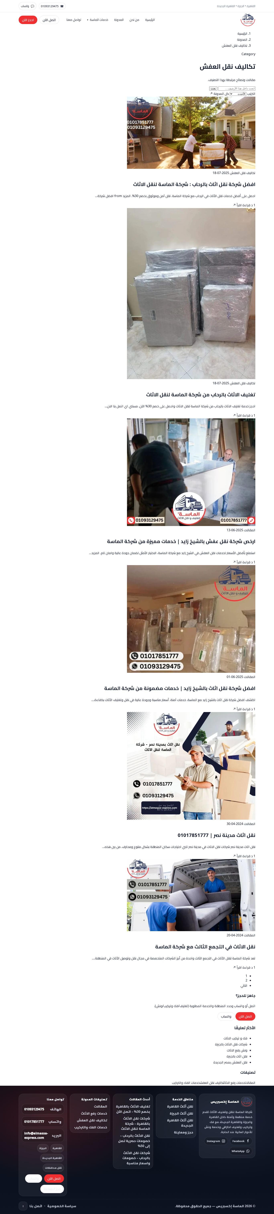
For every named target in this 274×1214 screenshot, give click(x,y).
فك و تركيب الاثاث (235, 1038)
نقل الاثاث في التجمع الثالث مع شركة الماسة (205, 946)
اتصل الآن (49, 20)
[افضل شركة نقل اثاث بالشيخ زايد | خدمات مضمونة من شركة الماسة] (191, 671)
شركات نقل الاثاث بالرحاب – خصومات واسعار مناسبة (136, 1158)
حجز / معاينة (52, 1189)
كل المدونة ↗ (219, 93)
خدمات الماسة (99, 20)
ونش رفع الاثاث (237, 1050)
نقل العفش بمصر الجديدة (230, 1062)
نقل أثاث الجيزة (181, 1113)
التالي (244, 985)
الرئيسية (150, 20)
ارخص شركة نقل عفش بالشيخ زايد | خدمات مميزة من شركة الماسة (181, 541)
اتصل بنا (35, 1206)
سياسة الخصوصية (61, 1206)
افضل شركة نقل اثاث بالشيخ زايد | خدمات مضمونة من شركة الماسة (179, 688)
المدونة (119, 20)
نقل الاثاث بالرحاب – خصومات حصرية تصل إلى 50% (134, 1140)
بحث (213, 88)
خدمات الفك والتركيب (186, 1082)
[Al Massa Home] (248, 19)
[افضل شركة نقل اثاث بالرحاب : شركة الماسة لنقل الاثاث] (191, 167)
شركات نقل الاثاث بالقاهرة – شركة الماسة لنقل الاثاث (135, 1123)
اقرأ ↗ (237, 205)
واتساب (226, 1016)
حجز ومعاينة (183, 1132)
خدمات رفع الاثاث (234, 1082)
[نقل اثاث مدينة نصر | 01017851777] (191, 818)
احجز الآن (28, 20)
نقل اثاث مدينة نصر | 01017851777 (216, 835)
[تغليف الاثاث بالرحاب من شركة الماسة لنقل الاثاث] (191, 378)
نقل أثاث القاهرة (180, 1106)
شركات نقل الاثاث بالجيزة (231, 1044)
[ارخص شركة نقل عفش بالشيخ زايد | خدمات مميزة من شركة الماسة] (191, 525)
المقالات (249, 530)
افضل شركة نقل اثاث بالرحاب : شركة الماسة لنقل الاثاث (194, 184)
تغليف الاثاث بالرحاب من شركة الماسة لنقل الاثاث (200, 394)
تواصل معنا (73, 20)
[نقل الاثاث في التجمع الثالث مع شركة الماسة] (191, 930)
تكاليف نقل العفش (242, 173)
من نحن (134, 20)
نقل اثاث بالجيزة (237, 1056)
